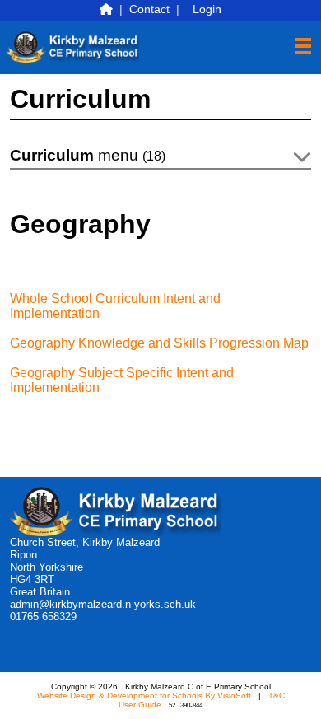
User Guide (140, 704)
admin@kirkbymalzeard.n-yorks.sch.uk (103, 604)
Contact (149, 9)
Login (207, 9)
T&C (276, 695)
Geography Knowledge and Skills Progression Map (159, 343)
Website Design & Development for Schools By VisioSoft (144, 695)
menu (87, 155)
